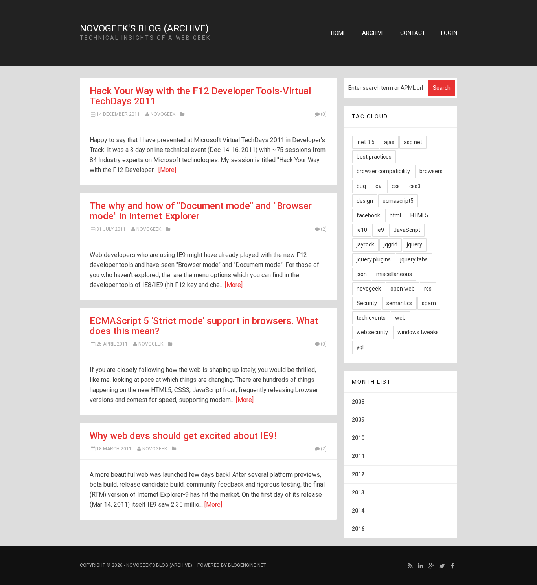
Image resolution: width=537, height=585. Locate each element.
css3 (415, 186)
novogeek (148, 229)
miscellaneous (394, 274)
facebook (368, 215)
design (365, 201)
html (395, 215)
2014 (358, 510)
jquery (414, 244)
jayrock (365, 244)
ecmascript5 (398, 201)
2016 (358, 529)
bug (361, 186)
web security (372, 332)
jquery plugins (374, 259)
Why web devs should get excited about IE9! (183, 435)
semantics (399, 303)
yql (360, 347)
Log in (449, 33)
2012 (358, 474)
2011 (358, 456)
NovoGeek (163, 114)
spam (429, 303)
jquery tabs (414, 259)
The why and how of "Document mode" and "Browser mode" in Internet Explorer (201, 211)
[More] (167, 170)
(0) (324, 114)
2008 (358, 401)
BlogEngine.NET (247, 565)
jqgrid (390, 244)
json (362, 274)
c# (378, 186)
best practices (374, 157)
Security (367, 303)
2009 (358, 420)
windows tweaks (418, 332)
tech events (371, 318)
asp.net (413, 142)
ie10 (362, 230)
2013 (358, 492)
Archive (373, 33)
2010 (358, 438)
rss (428, 288)
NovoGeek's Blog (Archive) (144, 28)
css (396, 186)
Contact (412, 33)
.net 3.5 (366, 142)
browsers (431, 171)
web (400, 318)
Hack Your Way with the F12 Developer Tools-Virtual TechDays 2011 (200, 96)
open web (402, 288)
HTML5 (419, 215)
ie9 (380, 230)
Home (338, 33)
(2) (324, 229)
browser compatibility (383, 171)
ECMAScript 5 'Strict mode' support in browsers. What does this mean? (204, 326)
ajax (389, 142)
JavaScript (407, 230)
